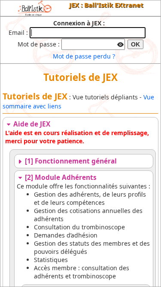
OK (135, 44)
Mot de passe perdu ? (84, 56)
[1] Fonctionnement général (70, 161)
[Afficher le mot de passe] (120, 43)
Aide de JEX (31, 124)
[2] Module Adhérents (60, 177)
